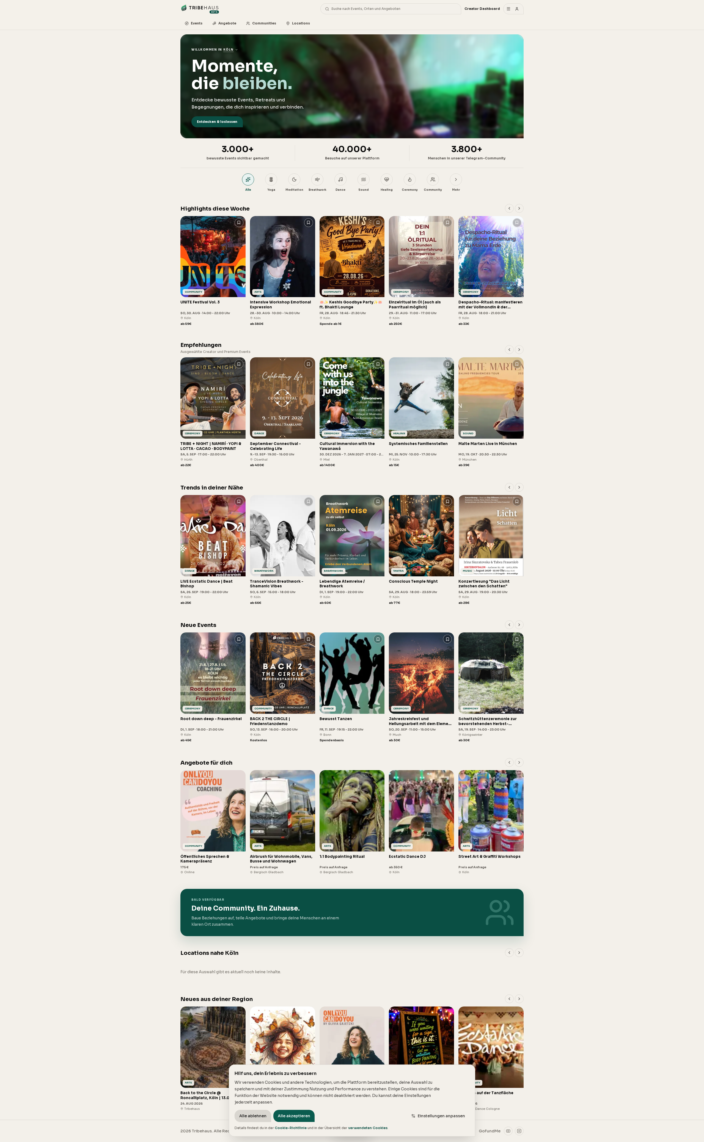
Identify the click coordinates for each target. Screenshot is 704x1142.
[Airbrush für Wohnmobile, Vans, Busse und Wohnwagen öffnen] (282, 822)
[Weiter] (519, 208)
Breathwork (317, 190)
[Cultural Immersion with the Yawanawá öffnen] (352, 412)
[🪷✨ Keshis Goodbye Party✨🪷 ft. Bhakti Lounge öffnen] (352, 271)
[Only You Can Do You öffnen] (352, 1058)
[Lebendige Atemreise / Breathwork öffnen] (352, 550)
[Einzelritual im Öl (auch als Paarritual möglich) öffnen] (421, 271)
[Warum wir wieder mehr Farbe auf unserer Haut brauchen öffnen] (421, 1058)
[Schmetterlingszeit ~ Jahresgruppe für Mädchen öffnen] (282, 1058)
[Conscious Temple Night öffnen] (421, 550)
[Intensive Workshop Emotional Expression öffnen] (282, 271)
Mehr (456, 190)
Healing (387, 190)
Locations (301, 23)
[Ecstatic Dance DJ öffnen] (421, 822)
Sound (363, 190)
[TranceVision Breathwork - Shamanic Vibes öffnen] (282, 550)
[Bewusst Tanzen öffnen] (352, 687)
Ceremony (410, 190)
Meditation (294, 190)
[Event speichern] (239, 222)
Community (433, 190)
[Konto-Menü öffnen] (513, 8)
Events (196, 23)
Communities (264, 23)
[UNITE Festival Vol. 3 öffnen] (213, 271)
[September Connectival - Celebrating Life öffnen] (282, 412)
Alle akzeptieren (294, 1115)
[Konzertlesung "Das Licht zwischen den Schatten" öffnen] (491, 550)
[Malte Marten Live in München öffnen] (491, 412)
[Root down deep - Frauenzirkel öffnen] (213, 687)
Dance (340, 190)
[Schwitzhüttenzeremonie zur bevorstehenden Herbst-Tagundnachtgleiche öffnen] (491, 687)
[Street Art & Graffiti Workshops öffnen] (491, 822)
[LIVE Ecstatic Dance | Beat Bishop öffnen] (213, 550)
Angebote (227, 23)
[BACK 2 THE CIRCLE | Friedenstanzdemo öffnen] (282, 687)
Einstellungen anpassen (441, 1115)
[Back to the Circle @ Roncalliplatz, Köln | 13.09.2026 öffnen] (213, 1058)
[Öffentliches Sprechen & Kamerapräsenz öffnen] (213, 822)
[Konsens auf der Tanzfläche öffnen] (491, 1058)
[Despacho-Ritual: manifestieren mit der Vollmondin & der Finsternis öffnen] (491, 271)
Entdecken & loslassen (217, 122)
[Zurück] (509, 208)
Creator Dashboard (482, 9)
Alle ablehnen (252, 1115)
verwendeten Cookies (367, 1128)
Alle (248, 190)
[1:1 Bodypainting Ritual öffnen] (352, 822)
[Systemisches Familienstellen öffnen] (421, 412)
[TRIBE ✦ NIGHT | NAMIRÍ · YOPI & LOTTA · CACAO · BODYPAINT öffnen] (213, 412)
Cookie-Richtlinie (291, 1128)
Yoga (271, 190)
